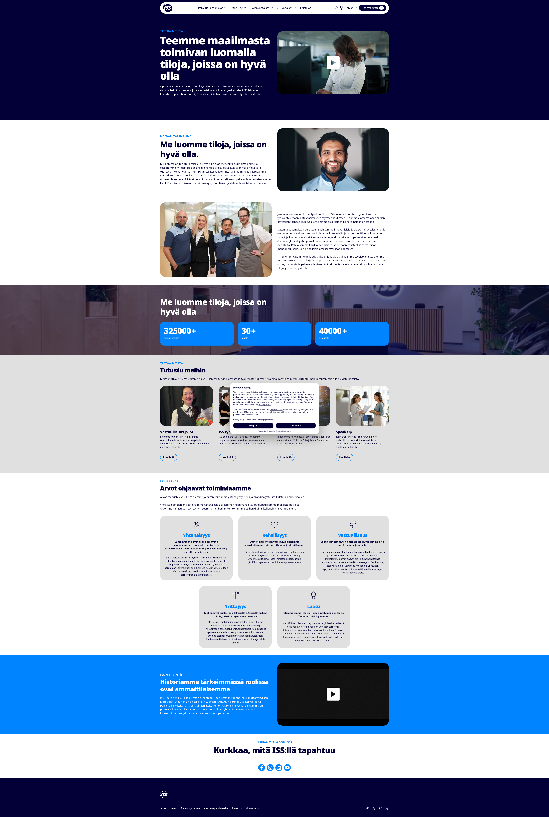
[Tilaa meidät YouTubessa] (287, 767)
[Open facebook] (367, 808)
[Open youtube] (386, 808)
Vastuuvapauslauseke (216, 808)
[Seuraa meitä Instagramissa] (270, 767)
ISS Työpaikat (284, 8)
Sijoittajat (305, 8)
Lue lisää (168, 457)
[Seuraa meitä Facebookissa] (261, 767)
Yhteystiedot (252, 808)
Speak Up (237, 808)
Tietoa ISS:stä (237, 8)
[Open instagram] (373, 808)
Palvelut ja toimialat (210, 8)
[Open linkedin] (380, 808)
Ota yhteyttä (370, 8)
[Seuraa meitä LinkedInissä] (278, 767)
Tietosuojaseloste (190, 808)
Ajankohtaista (260, 8)
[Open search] (336, 7)
